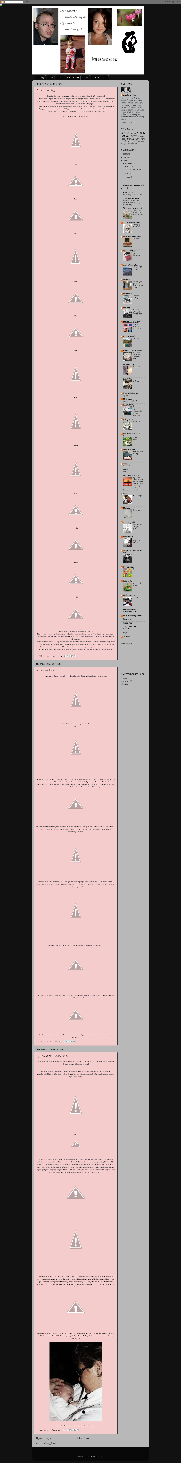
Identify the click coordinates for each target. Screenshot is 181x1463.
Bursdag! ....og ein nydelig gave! (137, 526)
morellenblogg (128, 567)
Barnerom (126, 466)
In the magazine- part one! (136, 540)
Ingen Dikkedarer (136, 254)
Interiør (96, 77)
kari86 (125, 470)
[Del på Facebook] (72, 656)
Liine (125, 494)
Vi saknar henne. (136, 438)
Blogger (100, 1456)
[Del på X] (70, 656)
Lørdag (125, 472)
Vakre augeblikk (129, 522)
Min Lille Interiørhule (131, 475)
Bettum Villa (127, 379)
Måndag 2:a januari (137, 268)
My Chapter (127, 399)
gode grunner (128, 419)
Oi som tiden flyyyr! (46, 90)
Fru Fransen (127, 294)
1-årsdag (136, 239)
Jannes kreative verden (131, 222)
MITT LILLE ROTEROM (131, 322)
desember (129, 164)
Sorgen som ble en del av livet (132, 552)
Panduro (124, 678)
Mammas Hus (128, 365)
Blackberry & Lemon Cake (132, 194)
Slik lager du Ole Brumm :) (137, 584)
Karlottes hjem (128, 536)
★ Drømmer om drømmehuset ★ (129, 610)
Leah (51, 77)
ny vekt (125, 395)
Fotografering (73, 77)
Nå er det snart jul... (136, 297)
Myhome (126, 308)
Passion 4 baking (129, 192)
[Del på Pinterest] (74, 656)
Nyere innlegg (43, 1438)
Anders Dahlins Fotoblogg (132, 265)
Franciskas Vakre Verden (132, 350)
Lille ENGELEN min (133, 133)
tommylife (127, 619)
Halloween (136, 421)
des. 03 (130, 174)
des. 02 (130, 177)
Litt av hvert (129, 136)
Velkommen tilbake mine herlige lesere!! (138, 212)
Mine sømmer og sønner (132, 615)
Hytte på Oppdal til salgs (138, 453)
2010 (125, 161)
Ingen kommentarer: (52, 1430)
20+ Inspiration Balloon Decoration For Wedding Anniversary (131, 202)
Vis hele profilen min (128, 122)
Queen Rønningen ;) (128, 141)
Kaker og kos (128, 581)
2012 (125, 154)
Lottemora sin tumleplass (132, 237)
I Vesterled (136, 338)
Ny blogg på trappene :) (137, 225)
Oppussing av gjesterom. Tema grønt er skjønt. (138, 284)
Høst (134, 569)
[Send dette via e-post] (65, 656)
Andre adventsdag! (46, 670)
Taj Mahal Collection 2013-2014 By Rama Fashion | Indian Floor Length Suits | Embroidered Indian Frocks (133, 484)
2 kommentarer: (51, 656)
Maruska (126, 508)
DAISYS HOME (128, 405)
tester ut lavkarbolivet (131, 393)
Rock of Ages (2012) (130, 401)
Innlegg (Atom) (50, 1443)
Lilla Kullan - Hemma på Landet (132, 434)
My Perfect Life (129, 595)
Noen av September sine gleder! (137, 326)
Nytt (105, 77)
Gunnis (125, 464)
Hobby (85, 77)
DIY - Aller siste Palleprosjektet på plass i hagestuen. (138, 411)
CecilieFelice (127, 623)
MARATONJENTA (129, 450)
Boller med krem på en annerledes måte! (137, 355)
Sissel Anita (127, 636)
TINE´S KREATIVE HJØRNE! (130, 628)
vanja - (125, 632)
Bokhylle (136, 381)
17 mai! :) (136, 597)
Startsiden (83, 1438)
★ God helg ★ (138, 496)
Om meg (40, 77)
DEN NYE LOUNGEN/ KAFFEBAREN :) (137, 313)
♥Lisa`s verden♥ (129, 251)
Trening (60, 77)
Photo (142, 139)
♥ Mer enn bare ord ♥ (131, 198)
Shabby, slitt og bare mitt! (132, 208)
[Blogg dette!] (67, 656)
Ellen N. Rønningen (130, 95)
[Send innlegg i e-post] (61, 656)
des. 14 (129, 167)
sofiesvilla (124, 684)
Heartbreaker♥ (138, 510)
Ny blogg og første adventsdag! (52, 1056)
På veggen (136, 367)
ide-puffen (127, 279)
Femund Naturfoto (130, 336)
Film (138, 141)
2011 (125, 157)
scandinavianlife (126, 681)
